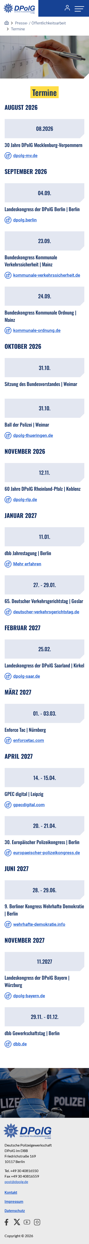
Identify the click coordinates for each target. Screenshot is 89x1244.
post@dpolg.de (16, 1181)
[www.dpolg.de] (7, 23)
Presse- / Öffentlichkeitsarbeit (40, 23)
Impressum (14, 1201)
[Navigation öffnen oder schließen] (78, 8)
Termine (18, 29)
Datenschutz (15, 1211)
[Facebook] (7, 1221)
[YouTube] (25, 1221)
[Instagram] (35, 1221)
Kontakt (11, 1192)
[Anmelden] (65, 8)
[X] (15, 1221)
